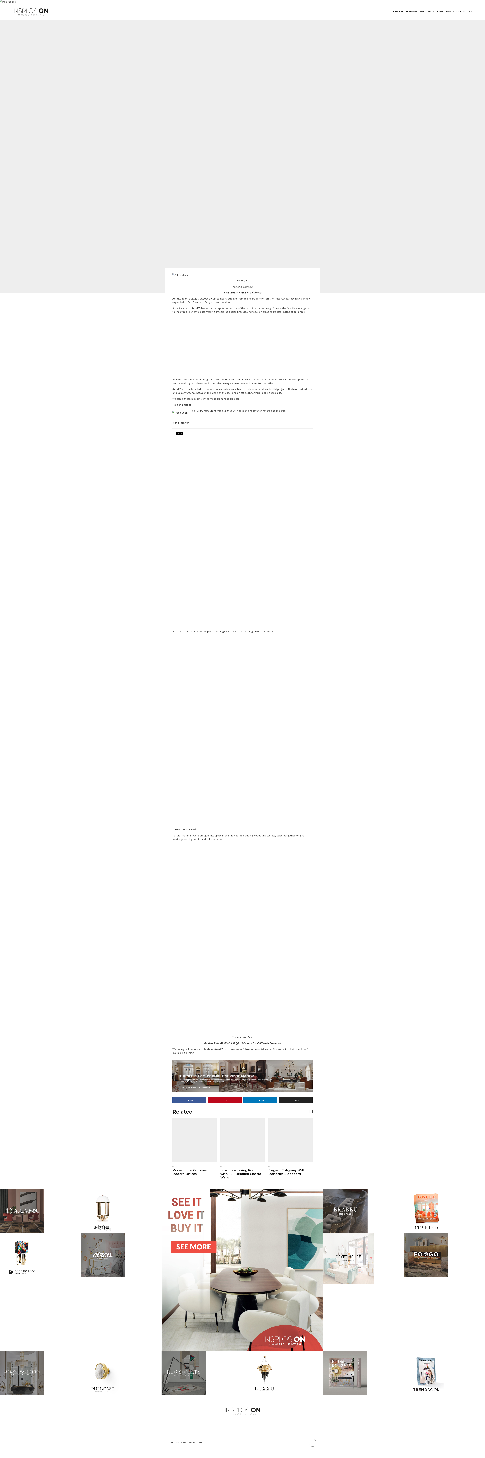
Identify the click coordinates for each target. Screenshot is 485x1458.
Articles (197, 525)
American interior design (202, 298)
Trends (440, 12)
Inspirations (397, 12)
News (422, 12)
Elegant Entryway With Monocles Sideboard (286, 1172)
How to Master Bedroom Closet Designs (221, 528)
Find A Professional (178, 1443)
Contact (202, 1443)
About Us (192, 1443)
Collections (411, 12)
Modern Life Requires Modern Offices (189, 1172)
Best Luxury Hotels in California (242, 292)
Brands (431, 12)
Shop (470, 12)
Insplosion (291, 1049)
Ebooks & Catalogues (455, 12)
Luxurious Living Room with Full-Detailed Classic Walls (240, 1173)
